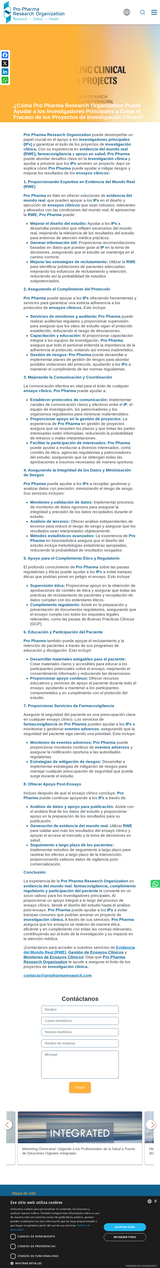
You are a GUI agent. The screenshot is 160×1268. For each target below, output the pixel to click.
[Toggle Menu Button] (154, 12)
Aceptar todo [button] (125, 1227)
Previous (8, 1125)
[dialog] (80, 1232)
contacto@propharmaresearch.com (58, 975)
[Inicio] (34, 12)
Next (152, 1125)
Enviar (80, 1087)
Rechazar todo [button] (125, 1237)
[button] (55, 1263)
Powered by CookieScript (141, 1265)
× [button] (155, 1201)
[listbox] (150, 1201)
